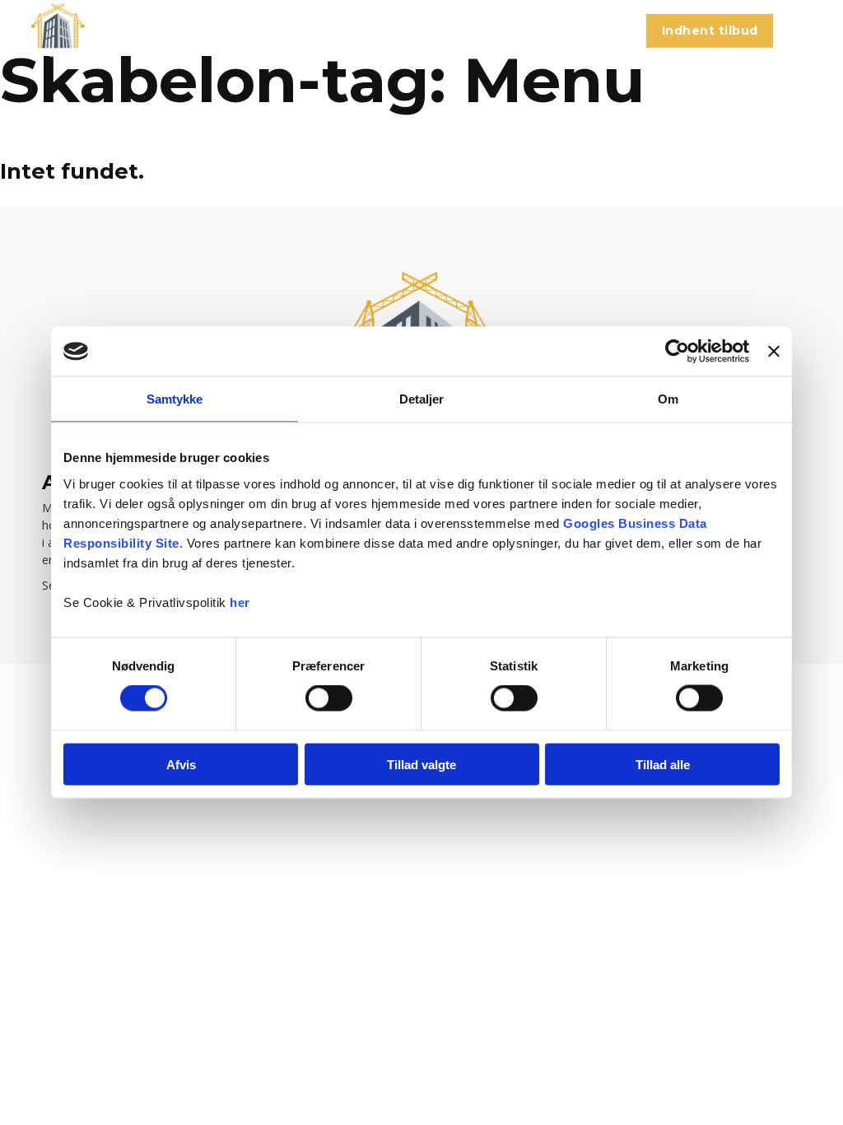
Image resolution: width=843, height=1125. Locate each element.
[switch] (328, 698)
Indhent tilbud (710, 30)
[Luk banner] (774, 351)
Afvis (181, 764)
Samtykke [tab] (175, 399)
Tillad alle (663, 764)
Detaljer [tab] (422, 399)
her (240, 602)
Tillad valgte (421, 764)
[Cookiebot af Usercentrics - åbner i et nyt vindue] (677, 351)
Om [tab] (668, 399)
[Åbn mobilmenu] (803, 31)
